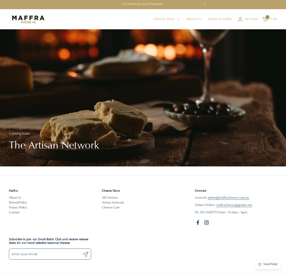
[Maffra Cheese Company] (28, 19)
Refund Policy (18, 202)
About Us (15, 198)
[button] (269, 19)
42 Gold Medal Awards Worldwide (143, 4)
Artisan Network (113, 202)
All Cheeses (110, 198)
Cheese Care (111, 207)
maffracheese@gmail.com (234, 205)
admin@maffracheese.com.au (228, 198)
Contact (14, 212)
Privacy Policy (18, 207)
